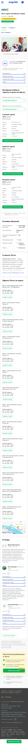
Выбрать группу (7, 297)
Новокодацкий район (15, 641)
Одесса (15, 729)
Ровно (7, 734)
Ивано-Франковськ (20, 732)
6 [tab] (12, 49)
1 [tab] (3, 49)
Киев (2, 729)
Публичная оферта (5, 714)
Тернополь (12, 732)
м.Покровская (5, 641)
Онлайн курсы (4, 708)
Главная (3, 706)
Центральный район (7, 644)
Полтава (3, 736)
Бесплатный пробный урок (9, 18)
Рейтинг (14, 706)
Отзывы (18, 706)
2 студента (12, 61)
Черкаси (23, 734)
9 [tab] (18, 49)
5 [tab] (10, 49)
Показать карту (19, 524)
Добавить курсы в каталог (7, 712)
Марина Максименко (14, 545)
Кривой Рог (16, 731)
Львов (6, 729)
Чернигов (18, 734)
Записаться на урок (14, 741)
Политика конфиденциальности (8, 716)
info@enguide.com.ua (17, 722)
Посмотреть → (5, 562)
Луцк (7, 732)
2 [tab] (5, 49)
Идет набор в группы (7, 21)
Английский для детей (19, 644)
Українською (21, 701)
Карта (10, 706)
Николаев (10, 731)
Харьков (20, 729)
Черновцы (12, 734)
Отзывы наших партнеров (17, 714)
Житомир (3, 732)
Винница (22, 731)
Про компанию (22, 712)
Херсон (3, 734)
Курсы (7, 706)
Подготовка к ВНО (6, 647)
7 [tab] (14, 49)
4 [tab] (8, 49)
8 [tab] (16, 49)
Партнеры (16, 712)
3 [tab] (7, 49)
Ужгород (8, 736)
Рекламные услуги (21, 716)
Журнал (10, 708)
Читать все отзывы (9, 635)
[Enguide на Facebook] (15, 719)
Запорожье (3, 731)
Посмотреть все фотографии (11, 54)
